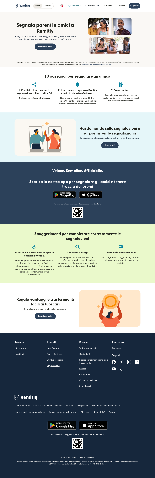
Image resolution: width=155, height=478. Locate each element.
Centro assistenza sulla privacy (63, 412)
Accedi (122, 6)
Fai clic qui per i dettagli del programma (97, 64)
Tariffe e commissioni (88, 348)
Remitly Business (54, 354)
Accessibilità (99, 412)
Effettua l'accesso (55, 360)
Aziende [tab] (47, 6)
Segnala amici (85, 386)
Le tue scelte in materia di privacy (30, 412)
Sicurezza (85, 412)
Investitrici (19, 354)
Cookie (112, 412)
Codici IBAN (84, 375)
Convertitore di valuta (89, 380)
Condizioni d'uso (22, 406)
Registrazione (53, 366)
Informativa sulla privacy (77, 406)
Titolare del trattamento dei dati (107, 406)
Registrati (134, 6)
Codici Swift (84, 354)
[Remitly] (22, 6)
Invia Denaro (53, 348)
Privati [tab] (37, 6)
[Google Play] (64, 194)
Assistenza (107, 6)
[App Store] (90, 194)
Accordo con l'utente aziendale (47, 406)
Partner (82, 369)
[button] (63, 5)
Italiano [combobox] (91, 6)
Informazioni (20, 348)
